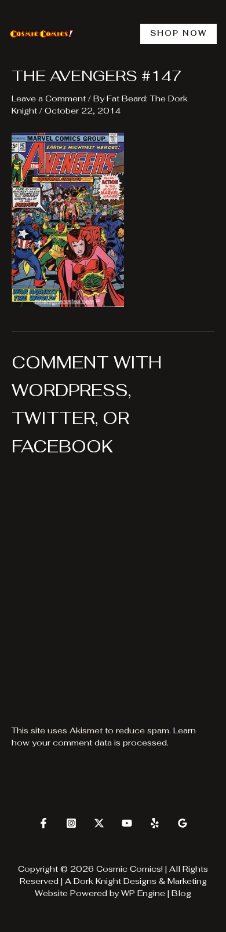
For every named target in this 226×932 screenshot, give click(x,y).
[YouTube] (127, 823)
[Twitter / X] (99, 823)
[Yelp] (155, 823)
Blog (181, 893)
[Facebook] (43, 823)
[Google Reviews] (182, 823)
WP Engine (143, 893)
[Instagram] (71, 823)
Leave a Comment (49, 98)
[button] (178, 34)
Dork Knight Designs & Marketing (140, 881)
